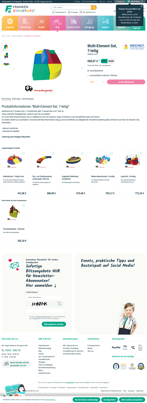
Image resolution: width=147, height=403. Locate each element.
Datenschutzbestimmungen (43, 317)
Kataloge (77, 1)
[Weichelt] (133, 46)
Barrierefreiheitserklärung (46, 367)
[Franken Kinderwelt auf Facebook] (90, 276)
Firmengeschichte (94, 345)
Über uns (102, 1)
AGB (35, 318)
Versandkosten (70, 382)
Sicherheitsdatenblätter (89, 1)
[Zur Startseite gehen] (18, 9)
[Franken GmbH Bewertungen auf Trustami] (129, 366)
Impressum (131, 391)
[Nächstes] (82, 68)
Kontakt (109, 1)
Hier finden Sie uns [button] (10, 338)
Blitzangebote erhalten (54, 324)
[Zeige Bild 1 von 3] (45, 92)
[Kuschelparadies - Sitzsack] (14, 212)
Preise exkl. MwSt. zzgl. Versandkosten (99, 65)
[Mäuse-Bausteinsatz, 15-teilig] (102, 160)
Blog (39, 351)
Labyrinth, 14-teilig (128, 176)
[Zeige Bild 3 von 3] (50, 92)
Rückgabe (41, 362)
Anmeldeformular (44, 359)
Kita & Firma (135, 1)
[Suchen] (94, 7)
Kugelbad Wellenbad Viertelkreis (70, 177)
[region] (43, 68)
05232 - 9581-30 (12, 350)
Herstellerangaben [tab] (28, 98)
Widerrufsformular (44, 373)
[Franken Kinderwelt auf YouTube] (83, 276)
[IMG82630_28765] (48, 68)
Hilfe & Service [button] (44, 338)
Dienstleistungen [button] (70, 338)
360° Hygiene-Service (70, 345)
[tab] (6, 99)
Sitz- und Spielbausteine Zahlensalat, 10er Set (42, 177)
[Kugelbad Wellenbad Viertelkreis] (73, 160)
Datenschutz (139, 391)
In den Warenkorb (126, 81)
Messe (40, 370)
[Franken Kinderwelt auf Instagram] (97, 275)
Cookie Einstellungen (45, 364)
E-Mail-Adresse (32, 292)
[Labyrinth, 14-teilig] (132, 160)
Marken (90, 348)
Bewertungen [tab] (16, 98)
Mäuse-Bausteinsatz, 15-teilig (102, 176)
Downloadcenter (43, 345)
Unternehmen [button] (93, 338)
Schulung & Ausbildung (70, 348)
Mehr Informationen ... (50, 400)
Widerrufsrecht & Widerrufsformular (111, 391)
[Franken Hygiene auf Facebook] (112, 276)
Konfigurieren (110, 399)
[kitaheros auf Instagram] (105, 275)
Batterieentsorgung (44, 348)
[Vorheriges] (14, 68)
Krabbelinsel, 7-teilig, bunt (13, 176)
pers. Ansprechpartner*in (46, 356)
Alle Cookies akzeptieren (132, 399)
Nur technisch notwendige (86, 399)
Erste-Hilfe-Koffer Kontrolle (72, 353)
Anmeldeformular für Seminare (73, 351)
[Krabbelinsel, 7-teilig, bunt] (14, 160)
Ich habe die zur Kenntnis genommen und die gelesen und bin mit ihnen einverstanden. (47, 317)
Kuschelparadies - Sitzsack (13, 229)
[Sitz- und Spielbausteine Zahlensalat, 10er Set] (44, 160)
